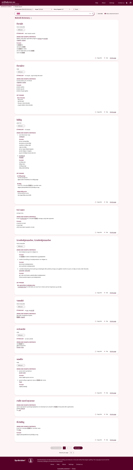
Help (96, 3)
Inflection (20, 30)
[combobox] (51, 14)
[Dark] (126, 2)
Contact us (121, 3)
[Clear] (90, 13)
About (103, 3)
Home (52, 464)
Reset (76, 9)
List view (100, 13)
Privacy (74, 468)
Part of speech (58, 9)
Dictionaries (18, 9)
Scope (36, 9)
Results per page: (64, 452)
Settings (111, 3)
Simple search (18, 6)
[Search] (92, 13)
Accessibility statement (63, 468)
